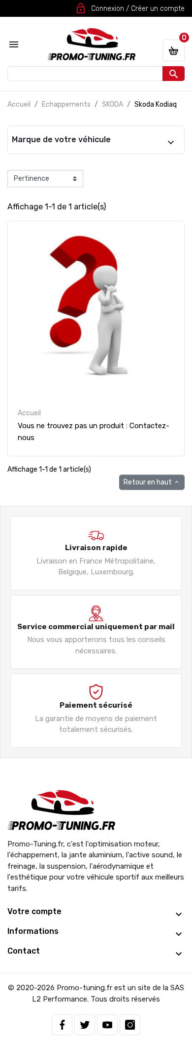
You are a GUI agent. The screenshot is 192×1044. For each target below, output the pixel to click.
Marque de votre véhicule (61, 139)
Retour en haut (152, 482)
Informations (33, 931)
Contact (23, 951)
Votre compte (34, 911)
